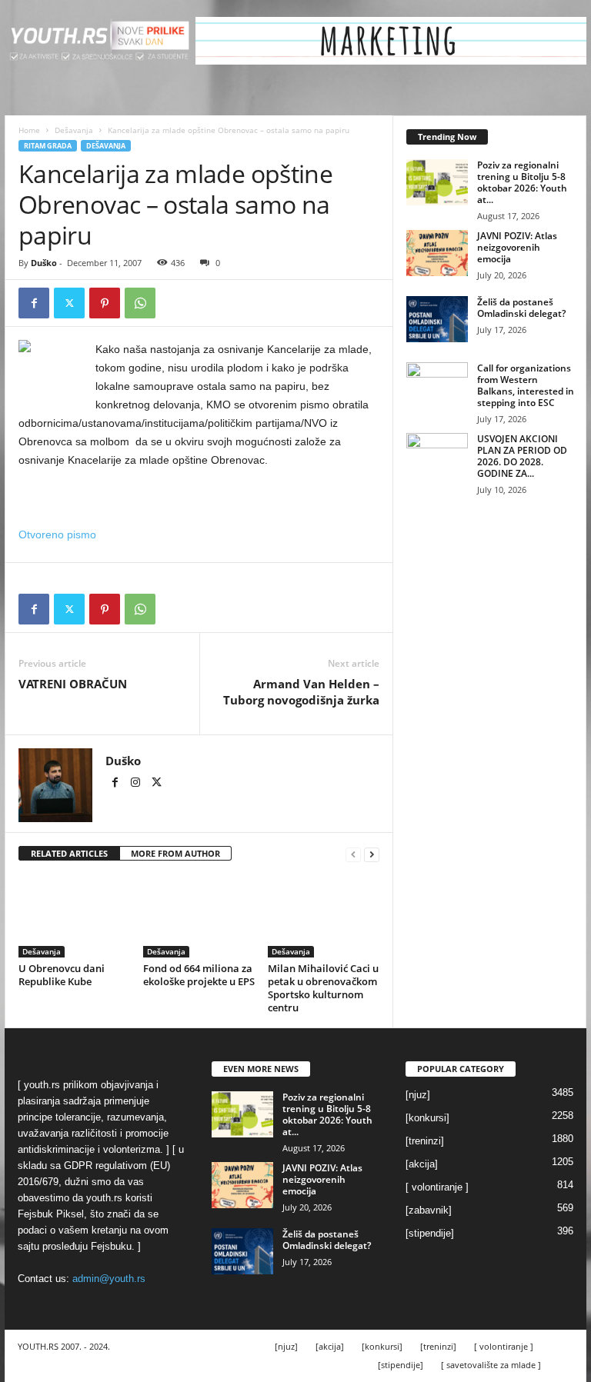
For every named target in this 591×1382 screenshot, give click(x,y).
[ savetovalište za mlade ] (491, 1364)
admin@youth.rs (108, 1278)
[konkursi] (427, 1118)
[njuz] (418, 1095)
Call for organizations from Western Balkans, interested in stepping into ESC (525, 385)
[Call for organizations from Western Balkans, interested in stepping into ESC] (437, 385)
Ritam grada (48, 146)
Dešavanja (74, 130)
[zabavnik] (429, 1210)
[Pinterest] (104, 303)
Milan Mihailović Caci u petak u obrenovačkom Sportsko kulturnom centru (323, 987)
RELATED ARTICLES (69, 853)
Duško (44, 262)
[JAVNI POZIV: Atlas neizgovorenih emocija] (437, 253)
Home (29, 130)
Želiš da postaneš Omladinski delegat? (521, 307)
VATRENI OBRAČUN (72, 683)
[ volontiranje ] (437, 1187)
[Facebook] (33, 303)
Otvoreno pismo (57, 534)
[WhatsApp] (140, 303)
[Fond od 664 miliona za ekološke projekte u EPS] (199, 915)
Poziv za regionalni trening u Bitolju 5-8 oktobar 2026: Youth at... (522, 182)
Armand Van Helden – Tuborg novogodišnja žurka (301, 692)
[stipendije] (430, 1233)
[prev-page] (353, 854)
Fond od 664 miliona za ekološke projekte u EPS (199, 974)
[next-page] (371, 854)
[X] (69, 303)
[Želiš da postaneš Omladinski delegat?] (437, 319)
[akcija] (422, 1164)
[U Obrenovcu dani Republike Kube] (74, 915)
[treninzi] (425, 1141)
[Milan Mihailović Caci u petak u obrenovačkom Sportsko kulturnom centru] (323, 915)
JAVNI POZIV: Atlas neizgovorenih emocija (517, 247)
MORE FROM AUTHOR (175, 853)
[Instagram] (136, 783)
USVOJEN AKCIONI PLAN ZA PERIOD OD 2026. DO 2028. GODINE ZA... (522, 456)
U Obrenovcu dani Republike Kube (61, 974)
